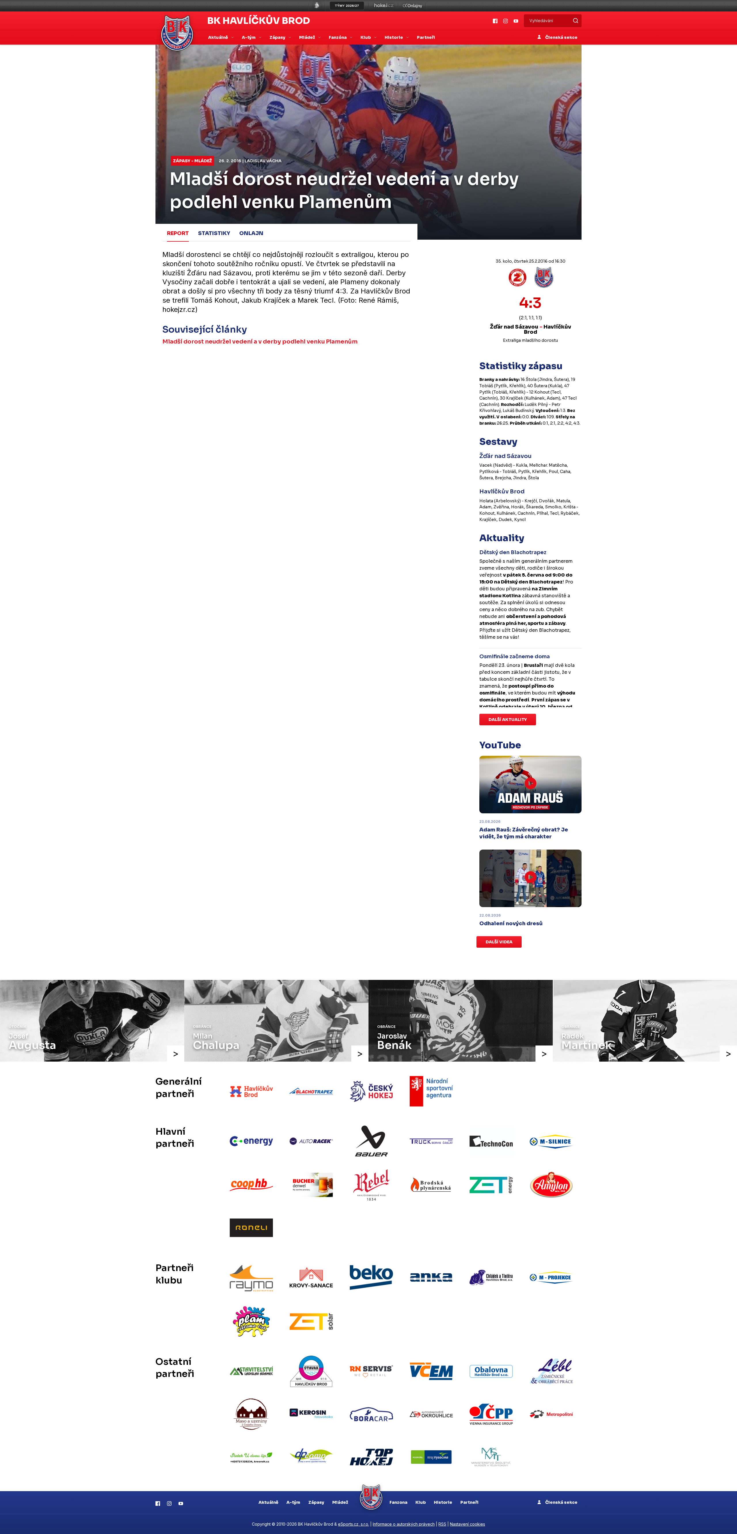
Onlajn (251, 233)
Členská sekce (561, 37)
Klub (420, 1502)
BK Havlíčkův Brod (258, 20)
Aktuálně (268, 1502)
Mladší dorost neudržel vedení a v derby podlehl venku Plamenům (260, 341)
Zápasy (316, 1502)
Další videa (499, 942)
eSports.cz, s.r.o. (353, 1524)
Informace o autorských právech (404, 1524)
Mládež (340, 1502)
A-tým (293, 1502)
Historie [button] (394, 37)
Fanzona (398, 1502)
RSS (442, 1524)
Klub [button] (366, 37)
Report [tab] (178, 233)
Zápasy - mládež (192, 160)
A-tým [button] (249, 37)
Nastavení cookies (467, 1524)
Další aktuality (508, 719)
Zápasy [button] (277, 37)
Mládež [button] (307, 37)
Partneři (426, 37)
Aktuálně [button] (218, 37)
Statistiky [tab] (214, 233)
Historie (443, 1502)
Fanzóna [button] (338, 37)
